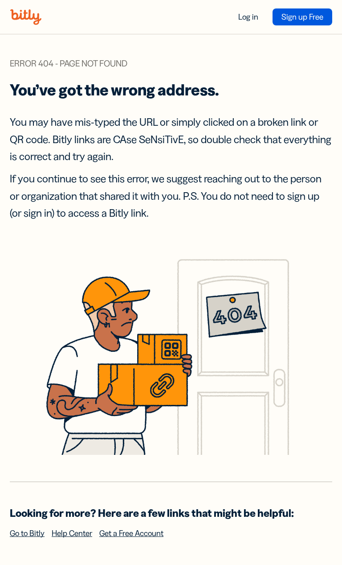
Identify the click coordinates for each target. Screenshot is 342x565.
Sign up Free (302, 17)
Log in (248, 17)
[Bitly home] (26, 17)
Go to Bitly (27, 533)
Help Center (72, 533)
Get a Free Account (131, 533)
